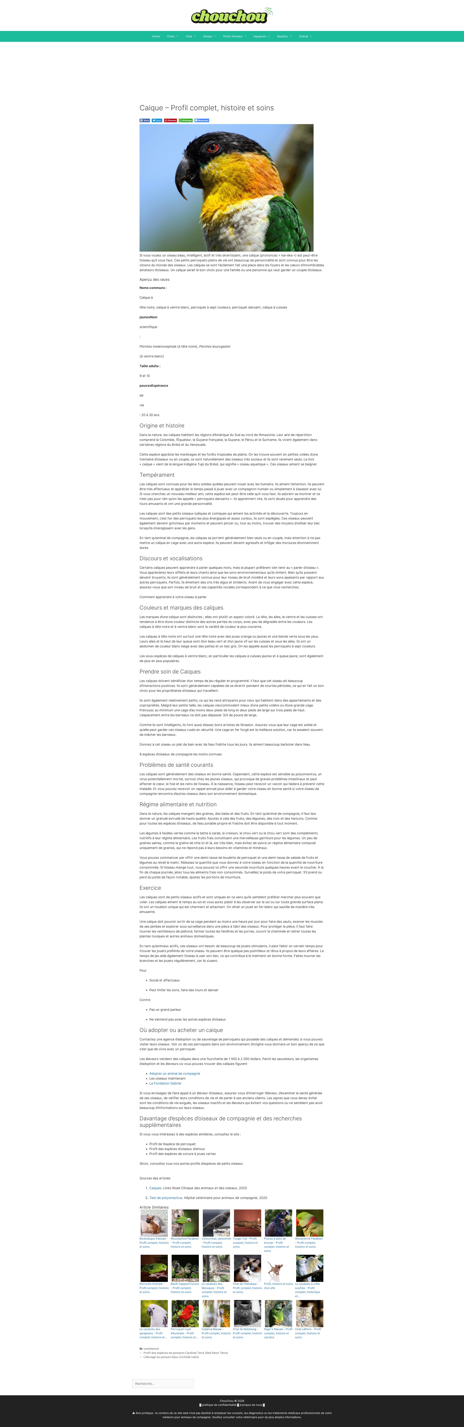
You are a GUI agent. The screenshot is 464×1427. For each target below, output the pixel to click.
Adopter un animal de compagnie (174, 1073)
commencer (151, 1348)
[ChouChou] (232, 15)
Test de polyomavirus (165, 1198)
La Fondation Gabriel (165, 1083)
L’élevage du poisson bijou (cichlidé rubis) (171, 1357)
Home (156, 36)
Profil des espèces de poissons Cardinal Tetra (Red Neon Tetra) (186, 1353)
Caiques (155, 1188)
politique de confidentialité (219, 1405)
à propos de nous (251, 1405)
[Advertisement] (232, 69)
